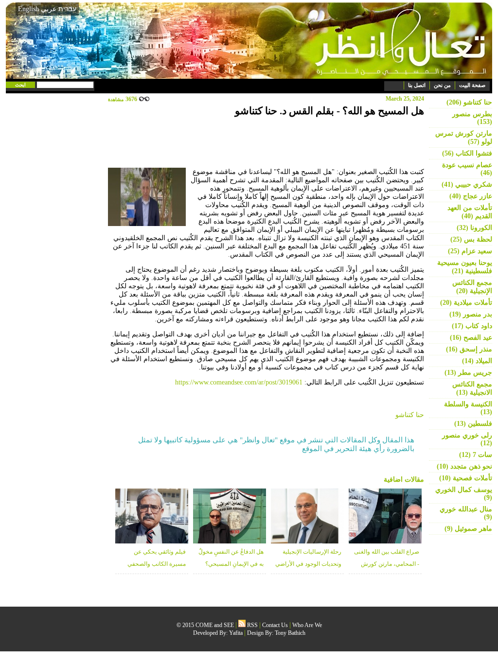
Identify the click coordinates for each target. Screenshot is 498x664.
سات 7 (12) (475, 454)
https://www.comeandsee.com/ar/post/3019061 (238, 382)
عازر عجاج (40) (470, 196)
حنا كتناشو (409, 415)
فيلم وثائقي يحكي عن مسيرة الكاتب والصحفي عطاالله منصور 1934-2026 (155, 563)
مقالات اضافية (404, 479)
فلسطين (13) (473, 423)
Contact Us (275, 625)
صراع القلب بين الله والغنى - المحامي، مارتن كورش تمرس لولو (386, 563)
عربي (48, 9)
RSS (252, 625)
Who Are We (307, 625)
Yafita (236, 632)
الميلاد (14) (477, 361)
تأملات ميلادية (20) (466, 302)
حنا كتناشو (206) (469, 102)
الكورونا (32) (474, 227)
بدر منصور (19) (470, 314)
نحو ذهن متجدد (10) (464, 466)
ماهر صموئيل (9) (468, 528)
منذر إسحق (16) (469, 349)
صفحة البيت (472, 85)
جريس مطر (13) (468, 372)
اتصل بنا (417, 85)
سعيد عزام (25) (470, 251)
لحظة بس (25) (471, 239)
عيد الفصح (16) (471, 337)
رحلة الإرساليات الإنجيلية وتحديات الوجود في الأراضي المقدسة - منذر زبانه (308, 563)
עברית (67, 9)
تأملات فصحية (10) (465, 478)
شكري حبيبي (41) (467, 184)
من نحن (442, 85)
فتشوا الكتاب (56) (467, 153)
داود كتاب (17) (472, 326)
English (28, 9)
